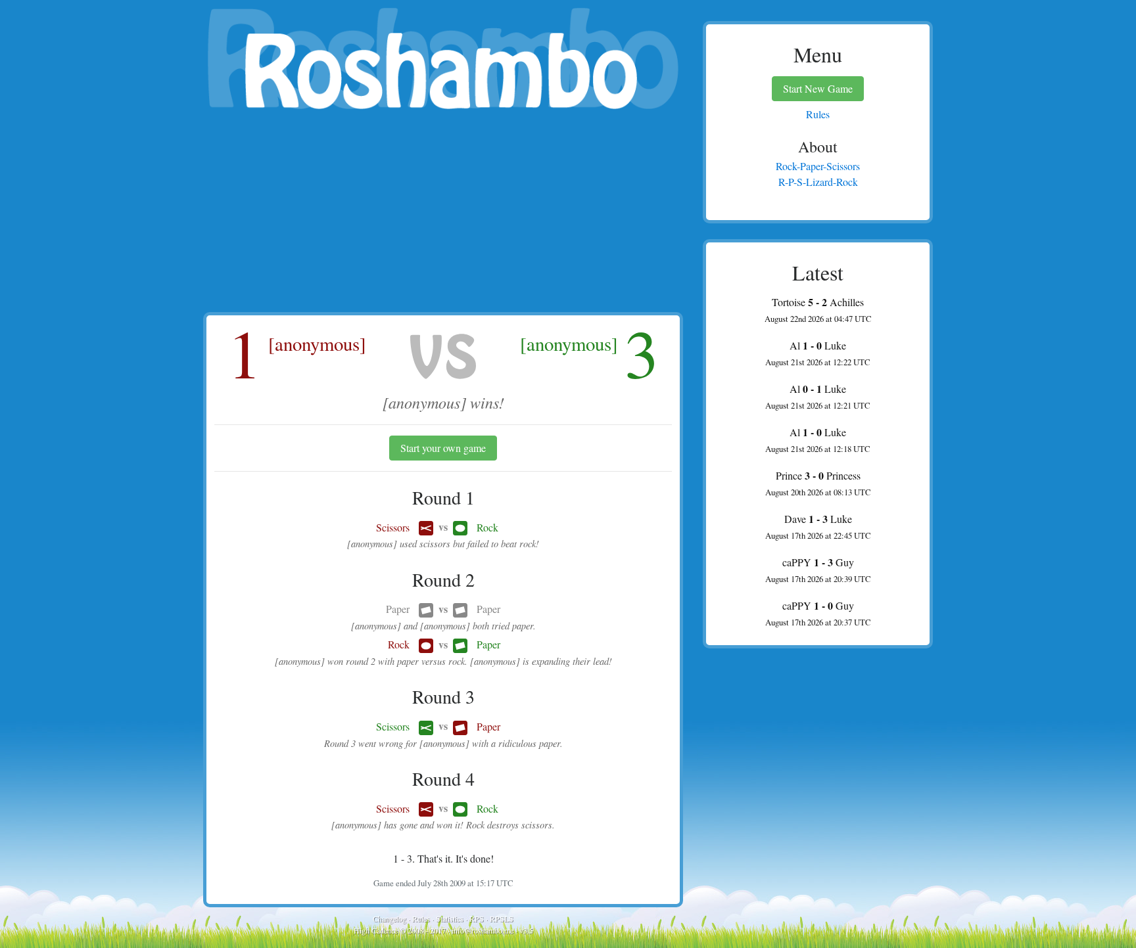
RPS (476, 918)
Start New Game (818, 88)
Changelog (389, 918)
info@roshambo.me (482, 930)
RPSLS (501, 918)
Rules (421, 918)
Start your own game (443, 448)
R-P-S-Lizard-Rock (818, 182)
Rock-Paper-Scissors (818, 166)
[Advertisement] (443, 213)
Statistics (449, 918)
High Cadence (376, 930)
